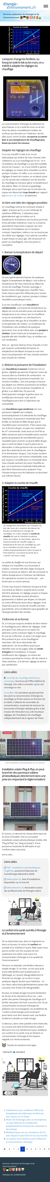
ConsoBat (8, 692)
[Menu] (46, 6)
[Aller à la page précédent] (9, 1149)
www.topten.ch (14, 879)
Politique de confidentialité (14, 1174)
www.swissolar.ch (15, 887)
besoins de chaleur (15, 195)
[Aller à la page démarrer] (4, 1149)
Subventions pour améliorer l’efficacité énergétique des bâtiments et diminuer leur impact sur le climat (25, 1113)
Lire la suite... (7, 854)
